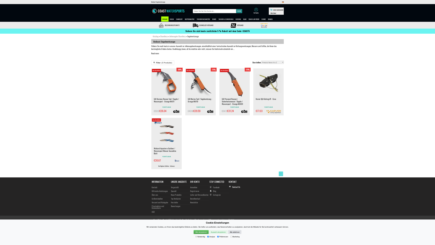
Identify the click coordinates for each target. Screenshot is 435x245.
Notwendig (201, 237)
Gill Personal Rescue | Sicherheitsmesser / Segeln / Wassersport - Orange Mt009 (232, 101)
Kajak (244, 19)
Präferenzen (223, 237)
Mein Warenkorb (278, 10)
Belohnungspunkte (172, 25)
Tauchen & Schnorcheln (225, 19)
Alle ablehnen (235, 232)
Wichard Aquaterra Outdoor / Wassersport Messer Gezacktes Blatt (165, 151)
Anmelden (193, 187)
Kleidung (238, 19)
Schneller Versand (206, 25)
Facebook (216, 187)
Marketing (236, 237)
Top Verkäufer (176, 198)
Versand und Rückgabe (160, 202)
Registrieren (194, 191)
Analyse (212, 237)
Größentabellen (157, 198)
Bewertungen (175, 206)
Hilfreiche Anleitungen (160, 191)
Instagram (217, 195)
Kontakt (154, 187)
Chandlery (179, 19)
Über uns (155, 195)
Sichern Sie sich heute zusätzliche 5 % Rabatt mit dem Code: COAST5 (217, 31)
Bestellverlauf (195, 198)
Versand (240, 25)
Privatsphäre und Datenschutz (158, 207)
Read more (155, 53)
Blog (214, 191)
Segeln (172, 19)
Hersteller (174, 202)
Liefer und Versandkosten (199, 195)
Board (214, 19)
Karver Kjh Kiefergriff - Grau (266, 99)
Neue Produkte (176, 195)
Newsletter (194, 202)
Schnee (263, 19)
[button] (239, 11)
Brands (270, 19)
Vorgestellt (175, 187)
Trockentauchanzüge (203, 19)
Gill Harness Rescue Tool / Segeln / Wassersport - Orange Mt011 (166, 100)
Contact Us (236, 187)
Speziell (173, 191)
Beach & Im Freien (254, 19)
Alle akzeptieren (201, 232)
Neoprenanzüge (189, 19)
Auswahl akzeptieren (218, 232)
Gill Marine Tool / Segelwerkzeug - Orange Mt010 (200, 100)
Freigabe (164, 19)
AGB (153, 212)
